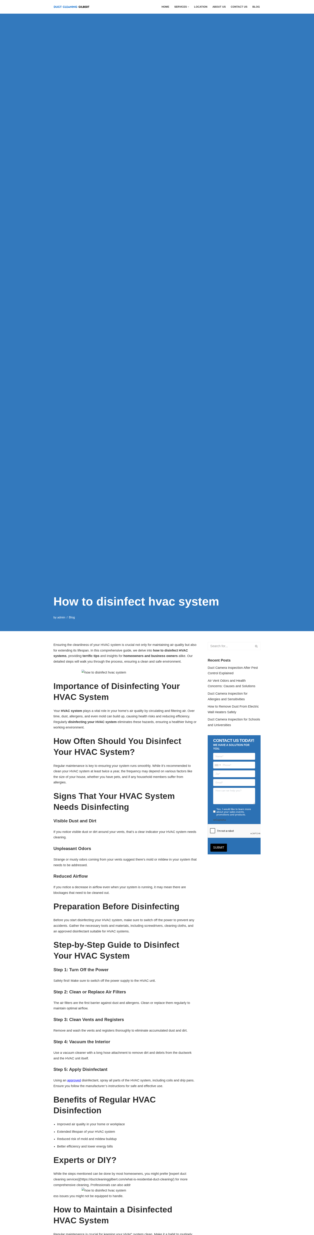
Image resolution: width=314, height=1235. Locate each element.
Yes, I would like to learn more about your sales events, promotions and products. (233, 812)
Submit (218, 847)
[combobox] (217, 765)
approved (74, 1080)
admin (61, 617)
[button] (188, 6)
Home (165, 6)
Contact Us (239, 6)
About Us (219, 6)
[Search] (256, 646)
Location (200, 6)
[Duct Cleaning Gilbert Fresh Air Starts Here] (72, 6)
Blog (256, 6)
